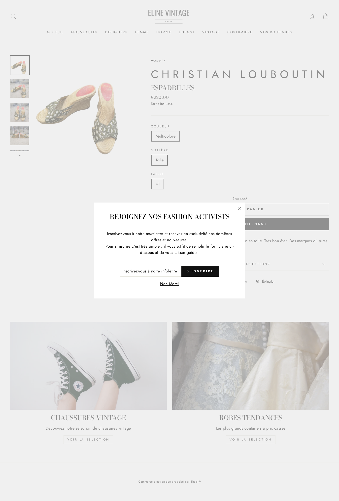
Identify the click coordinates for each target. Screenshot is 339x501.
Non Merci (169, 284)
